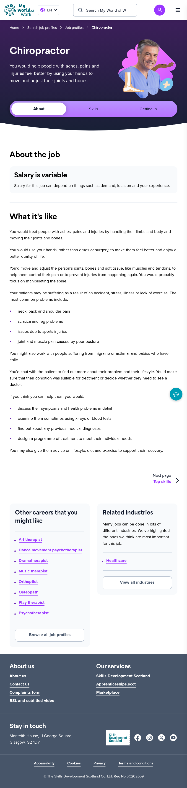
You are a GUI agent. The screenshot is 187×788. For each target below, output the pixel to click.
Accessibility (44, 763)
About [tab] (38, 109)
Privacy (100, 763)
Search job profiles (42, 27)
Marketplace (107, 692)
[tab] (93, 109)
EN (49, 10)
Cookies (74, 763)
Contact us (19, 684)
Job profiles (74, 27)
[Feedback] (176, 394)
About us (18, 676)
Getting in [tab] (148, 109)
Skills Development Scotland (123, 676)
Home (14, 27)
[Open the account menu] (159, 10)
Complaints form (25, 692)
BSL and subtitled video (32, 701)
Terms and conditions (135, 763)
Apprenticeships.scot (116, 684)
